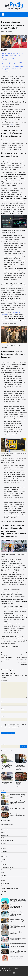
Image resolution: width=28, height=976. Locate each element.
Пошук (3, 744)
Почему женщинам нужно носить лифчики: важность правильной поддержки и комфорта (16, 907)
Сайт (2, 716)
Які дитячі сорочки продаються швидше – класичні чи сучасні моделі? (7, 766)
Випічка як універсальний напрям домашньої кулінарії (17, 920)
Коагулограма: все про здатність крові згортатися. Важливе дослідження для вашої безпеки (18, 945)
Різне (2, 872)
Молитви (3, 859)
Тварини (3, 878)
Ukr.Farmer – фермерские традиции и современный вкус (20, 784)
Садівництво (4, 875)
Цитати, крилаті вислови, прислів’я (9, 888)
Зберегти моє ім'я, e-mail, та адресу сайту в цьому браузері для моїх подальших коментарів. (15, 726)
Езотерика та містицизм (7, 840)
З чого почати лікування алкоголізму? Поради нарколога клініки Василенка (18, 951)
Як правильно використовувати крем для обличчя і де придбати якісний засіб (17, 926)
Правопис (3, 864)
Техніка (3, 880)
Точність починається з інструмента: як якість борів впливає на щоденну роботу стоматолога (17, 913)
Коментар (4, 680)
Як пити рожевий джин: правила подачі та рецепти (18, 938)
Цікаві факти (4, 891)
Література (4, 851)
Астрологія (4, 827)
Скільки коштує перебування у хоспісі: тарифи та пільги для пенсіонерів (20, 766)
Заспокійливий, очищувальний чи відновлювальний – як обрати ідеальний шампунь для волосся (18, 901)
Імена (2, 845)
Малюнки (3, 853)
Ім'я (2, 701)
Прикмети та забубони (6, 869)
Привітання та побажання (7, 867)
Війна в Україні (4, 835)
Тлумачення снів (5, 883)
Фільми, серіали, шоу (6, 885)
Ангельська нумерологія (7, 824)
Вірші (2, 837)
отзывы (12, 124)
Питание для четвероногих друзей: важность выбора (16, 957)
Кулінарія (3, 848)
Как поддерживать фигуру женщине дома (16, 932)
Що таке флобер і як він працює (7, 783)
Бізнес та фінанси (13, 646)
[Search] (25, 14)
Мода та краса (4, 856)
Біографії (3, 832)
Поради (3, 861)
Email (3, 709)
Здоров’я (3, 843)
